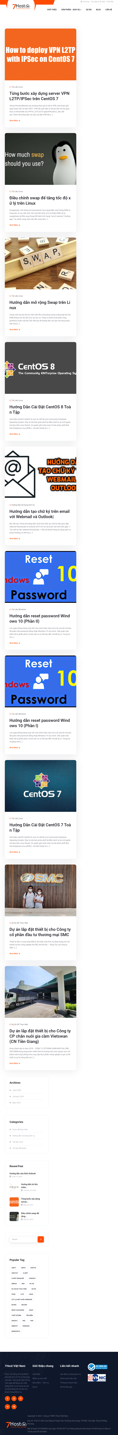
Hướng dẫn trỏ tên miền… (29, 1185)
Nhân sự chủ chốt (39, 1378)
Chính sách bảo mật (68, 1378)
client (25, 1273)
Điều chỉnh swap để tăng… (30, 1214)
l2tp (22, 1294)
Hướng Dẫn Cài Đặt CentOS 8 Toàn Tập (40, 410)
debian (14, 1283)
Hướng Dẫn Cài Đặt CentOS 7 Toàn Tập (40, 828)
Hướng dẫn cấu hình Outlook (23, 1173)
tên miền (29, 1315)
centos (33, 1268)
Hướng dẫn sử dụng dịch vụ (23, 505)
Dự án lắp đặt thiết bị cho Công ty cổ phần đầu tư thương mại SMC (40, 932)
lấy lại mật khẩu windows (22, 1299)
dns (23, 1283)
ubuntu (15, 1321)
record (24, 1305)
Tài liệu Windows (19, 609)
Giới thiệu (52, 10)
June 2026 (16, 1090)
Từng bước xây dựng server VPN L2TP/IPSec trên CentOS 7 (39, 96)
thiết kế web (16, 1315)
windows (26, 1326)
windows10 (16, 1331)
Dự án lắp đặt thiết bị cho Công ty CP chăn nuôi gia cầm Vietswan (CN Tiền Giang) (40, 1036)
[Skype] (14, 1406)
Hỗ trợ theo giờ (66, 1387)
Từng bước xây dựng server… (30, 1200)
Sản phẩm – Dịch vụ (70, 10)
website (15, 1326)
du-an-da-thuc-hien (19, 1289)
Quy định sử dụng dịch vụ (70, 1374)
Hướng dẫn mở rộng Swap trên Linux (39, 305)
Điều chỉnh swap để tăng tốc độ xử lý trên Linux (40, 201)
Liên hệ (108, 10)
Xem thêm (13, 120)
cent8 (23, 1268)
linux (31, 1294)
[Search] (41, 1239)
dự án (34, 1289)
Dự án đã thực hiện (20, 923)
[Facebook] (7, 1398)
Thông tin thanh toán (68, 1383)
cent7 (14, 1268)
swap (31, 1310)
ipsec (14, 1294)
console (32, 1278)
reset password (18, 1310)
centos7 (15, 1273)
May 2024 (16, 1103)
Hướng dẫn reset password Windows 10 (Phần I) (39, 723)
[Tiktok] (14, 1398)
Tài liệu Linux (17, 87)
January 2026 (18, 1096)
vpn (31, 1321)
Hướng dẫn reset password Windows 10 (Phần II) (39, 619)
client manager (18, 1278)
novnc (14, 1305)
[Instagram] (20, 1398)
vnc (23, 1321)
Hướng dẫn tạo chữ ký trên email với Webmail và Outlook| (39, 514)
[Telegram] (7, 1406)
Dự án (88, 10)
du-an (32, 1283)
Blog (98, 10)
